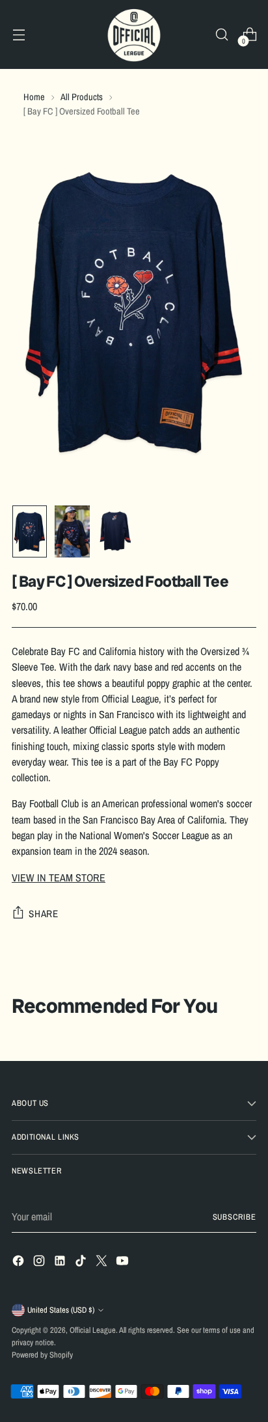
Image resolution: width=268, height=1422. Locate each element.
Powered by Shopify (42, 1354)
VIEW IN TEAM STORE (58, 877)
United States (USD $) (60, 1309)
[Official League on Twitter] (103, 1262)
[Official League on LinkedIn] (61, 1262)
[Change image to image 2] (72, 531)
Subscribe (235, 1216)
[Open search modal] (221, 34)
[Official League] (134, 34)
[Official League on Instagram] (40, 1262)
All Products (81, 96)
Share (44, 913)
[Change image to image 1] (29, 531)
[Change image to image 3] (115, 531)
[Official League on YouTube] (123, 1262)
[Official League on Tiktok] (82, 1262)
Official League (93, 1329)
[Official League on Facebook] (19, 1262)
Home (34, 96)
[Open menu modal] (18, 34)
